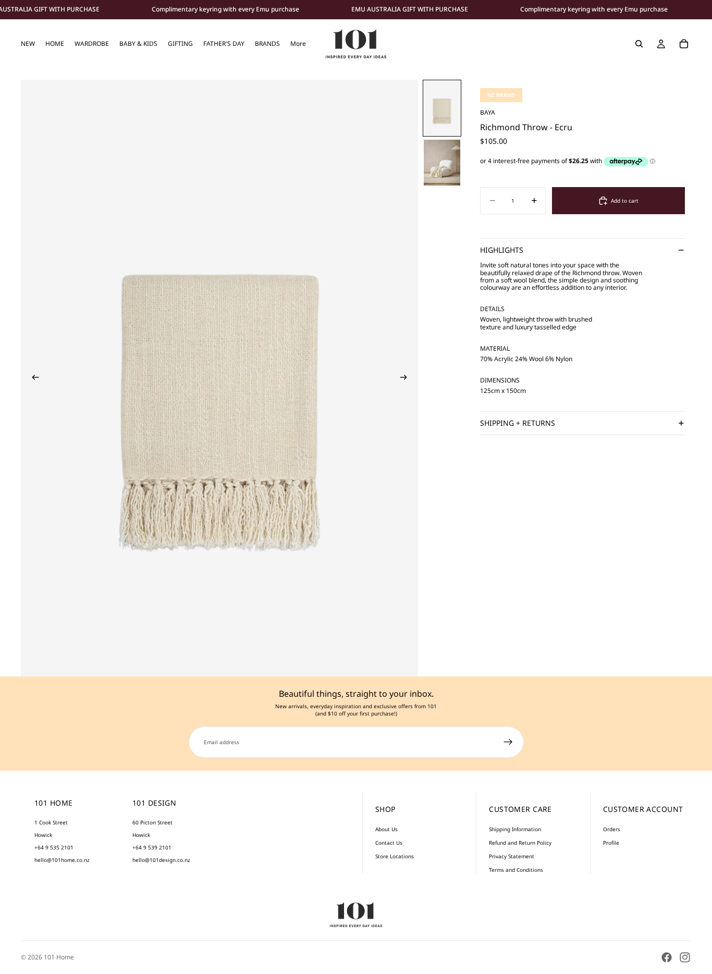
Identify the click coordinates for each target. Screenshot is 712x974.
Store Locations (394, 856)
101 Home (59, 957)
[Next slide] (406, 377)
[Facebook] (666, 957)
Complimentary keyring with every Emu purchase (225, 9)
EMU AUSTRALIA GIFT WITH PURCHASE (409, 9)
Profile (611, 842)
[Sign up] (508, 742)
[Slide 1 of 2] (442, 108)
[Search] (639, 43)
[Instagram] (685, 957)
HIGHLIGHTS (501, 250)
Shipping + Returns (517, 423)
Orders (611, 829)
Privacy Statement (511, 856)
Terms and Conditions (516, 869)
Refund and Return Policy (520, 842)
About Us (386, 829)
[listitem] (298, 43)
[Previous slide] (32, 377)
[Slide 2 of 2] (442, 163)
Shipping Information (515, 829)
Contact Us (388, 842)
